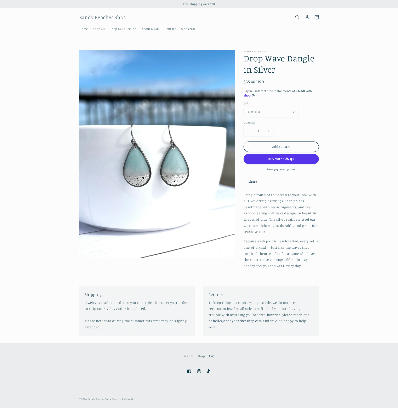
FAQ (212, 356)
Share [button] (253, 181)
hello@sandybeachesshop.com (238, 321)
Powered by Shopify (123, 399)
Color (247, 103)
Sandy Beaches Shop (99, 399)
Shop (201, 356)
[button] (297, 17)
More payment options (281, 169)
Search (188, 356)
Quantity (249, 122)
